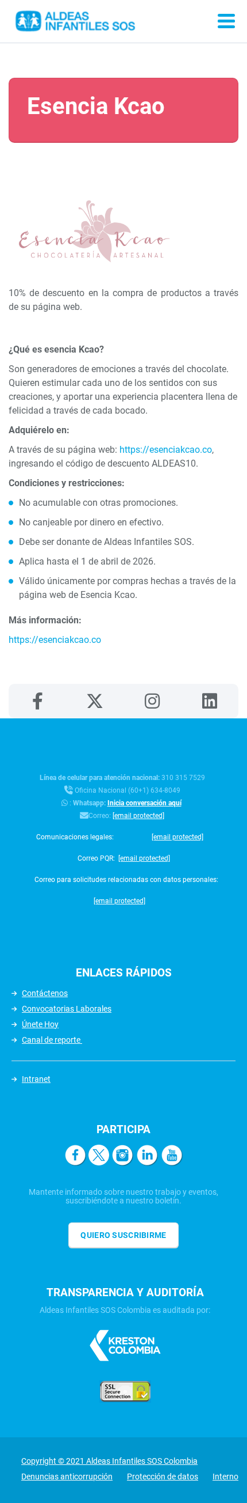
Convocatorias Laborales (66, 1008)
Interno (225, 1476)
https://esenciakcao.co (165, 449)
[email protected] (138, 816)
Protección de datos (162, 1476)
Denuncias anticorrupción (67, 1476)
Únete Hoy (40, 1024)
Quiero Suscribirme (123, 1235)
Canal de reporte (52, 1039)
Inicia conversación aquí (144, 803)
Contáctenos (45, 993)
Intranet (36, 1079)
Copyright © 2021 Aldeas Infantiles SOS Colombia (109, 1461)
